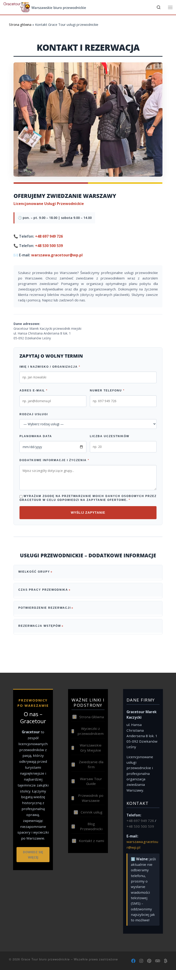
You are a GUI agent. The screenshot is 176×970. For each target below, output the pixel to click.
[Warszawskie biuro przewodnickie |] (16, 6)
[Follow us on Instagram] (141, 961)
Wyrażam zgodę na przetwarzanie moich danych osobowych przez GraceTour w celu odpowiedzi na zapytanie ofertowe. (88, 498)
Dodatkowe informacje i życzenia (54, 460)
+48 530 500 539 (49, 245)
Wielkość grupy (34, 571)
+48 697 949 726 (49, 236)
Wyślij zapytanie (88, 512)
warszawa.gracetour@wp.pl (57, 255)
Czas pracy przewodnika (43, 589)
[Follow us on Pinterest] (149, 961)
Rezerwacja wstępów (39, 625)
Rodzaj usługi (33, 414)
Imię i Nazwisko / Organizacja (49, 366)
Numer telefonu (107, 390)
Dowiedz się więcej (33, 854)
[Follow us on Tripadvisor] (157, 961)
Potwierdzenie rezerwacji (44, 607)
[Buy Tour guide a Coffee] (165, 961)
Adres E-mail (33, 390)
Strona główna (20, 24)
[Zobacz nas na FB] (133, 961)
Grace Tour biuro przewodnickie (45, 959)
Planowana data (35, 436)
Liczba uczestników (109, 436)
